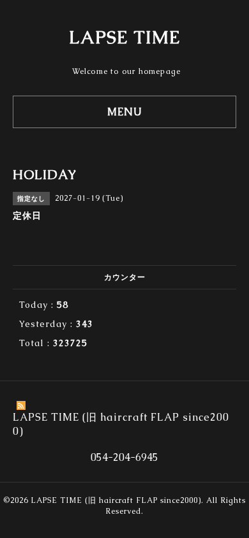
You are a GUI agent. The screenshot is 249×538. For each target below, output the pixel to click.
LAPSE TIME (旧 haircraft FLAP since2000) (116, 500)
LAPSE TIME (125, 36)
